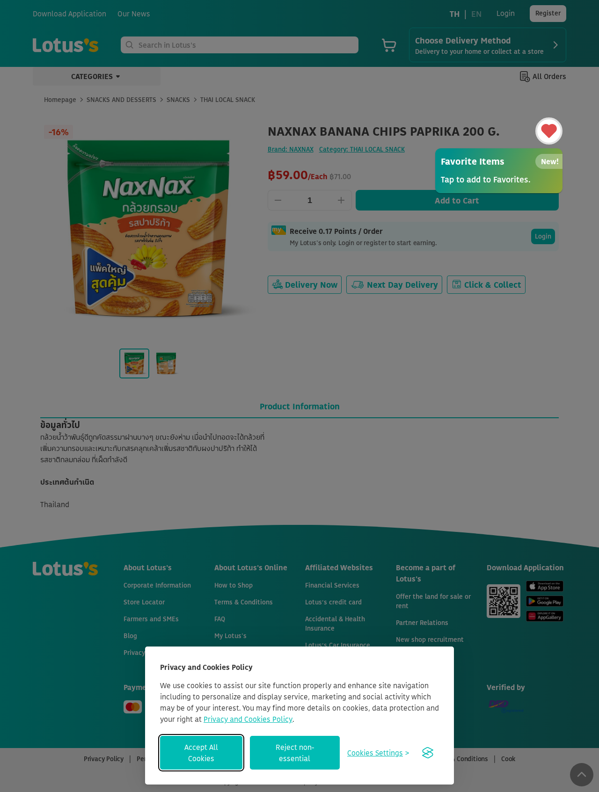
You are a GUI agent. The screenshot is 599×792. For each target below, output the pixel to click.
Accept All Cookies (201, 752)
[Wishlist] (549, 131)
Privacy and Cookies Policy (248, 719)
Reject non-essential (295, 752)
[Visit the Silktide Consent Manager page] (427, 752)
